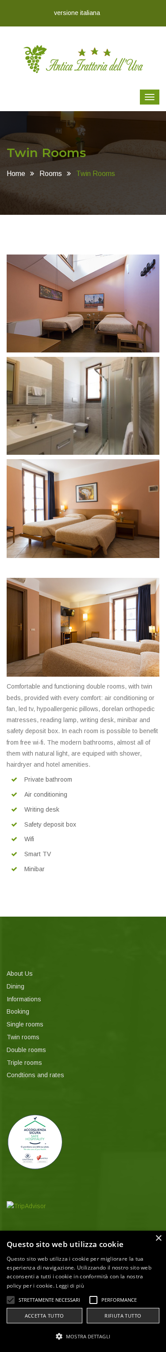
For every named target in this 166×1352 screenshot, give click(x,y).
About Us (20, 973)
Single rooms (25, 1024)
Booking (18, 1011)
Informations (24, 999)
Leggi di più (70, 1285)
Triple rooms (24, 1062)
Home (16, 173)
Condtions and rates (35, 1075)
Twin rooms (23, 1037)
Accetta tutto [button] (44, 1315)
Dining (15, 986)
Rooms (50, 173)
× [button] (158, 1238)
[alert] (83, 1291)
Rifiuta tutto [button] (122, 1315)
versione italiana (77, 12)
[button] (10, 1300)
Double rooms (26, 1049)
